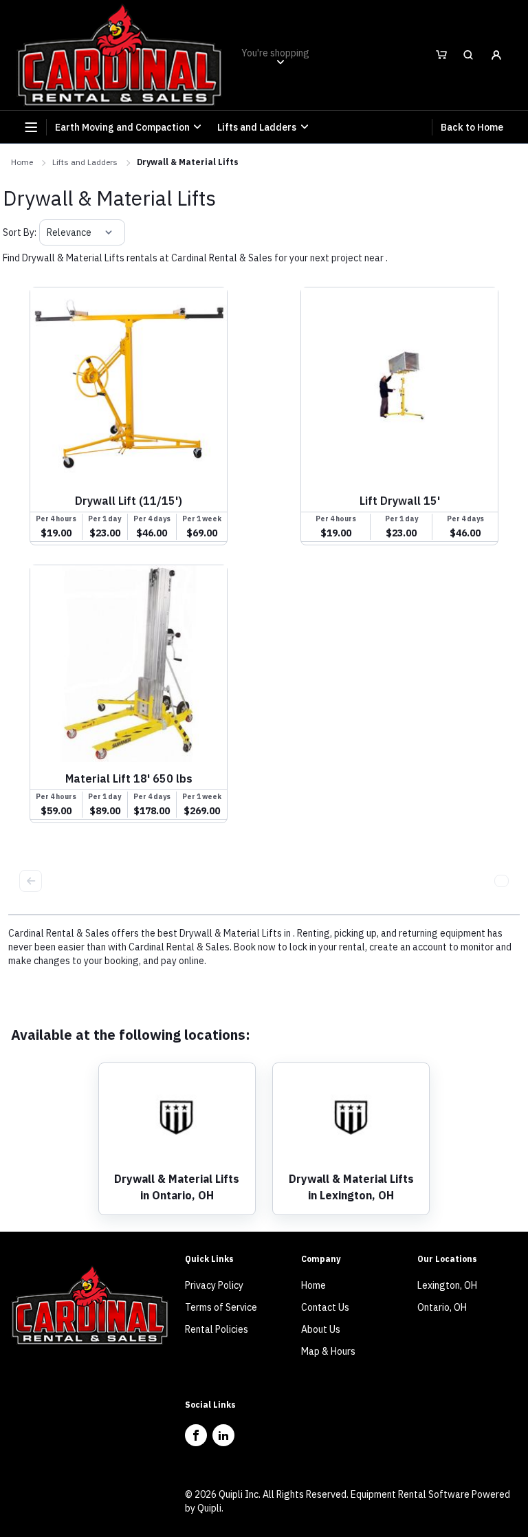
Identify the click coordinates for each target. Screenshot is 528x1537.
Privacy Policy (214, 1285)
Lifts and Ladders (85, 162)
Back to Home (472, 127)
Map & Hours (328, 1351)
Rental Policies (216, 1329)
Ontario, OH (442, 1307)
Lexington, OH (447, 1285)
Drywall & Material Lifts (188, 162)
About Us (320, 1329)
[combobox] (48, 232)
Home (22, 162)
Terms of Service (221, 1307)
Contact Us (325, 1307)
